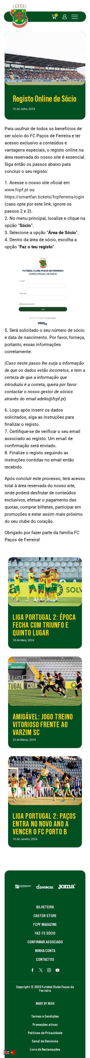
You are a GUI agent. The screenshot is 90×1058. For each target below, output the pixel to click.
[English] (6, 1052)
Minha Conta (45, 950)
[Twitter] (41, 970)
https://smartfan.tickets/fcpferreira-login (44, 197)
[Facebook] (32, 970)
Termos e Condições (45, 1016)
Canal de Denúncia (45, 1041)
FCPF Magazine (45, 924)
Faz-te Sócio (45, 933)
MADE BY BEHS (45, 1003)
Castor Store (45, 915)
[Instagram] (49, 970)
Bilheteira (45, 907)
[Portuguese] (12, 1052)
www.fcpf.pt (16, 189)
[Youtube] (57, 970)
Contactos (45, 959)
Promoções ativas (45, 1024)
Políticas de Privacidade (45, 1033)
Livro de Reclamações (45, 1049)
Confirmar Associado (45, 942)
